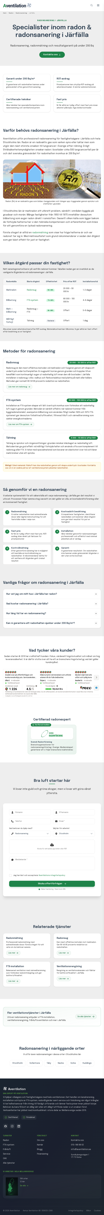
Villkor (88, 1211)
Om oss (40, 1140)
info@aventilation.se (81, 1149)
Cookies (97, 1211)
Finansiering (42, 1154)
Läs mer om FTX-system (18, 424)
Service (6, 1154)
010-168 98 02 (77, 1145)
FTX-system (32, 300)
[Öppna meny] (98, 5)
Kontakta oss (50, 55)
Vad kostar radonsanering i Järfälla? (27, 604)
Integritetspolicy (75, 1211)
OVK (5, 1158)
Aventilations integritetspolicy (52, 875)
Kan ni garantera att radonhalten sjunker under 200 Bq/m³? (40, 623)
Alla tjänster (9, 1163)
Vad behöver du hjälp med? (20, 828)
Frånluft (7, 1149)
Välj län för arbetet (61, 828)
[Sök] (91, 5)
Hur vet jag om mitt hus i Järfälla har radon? (31, 594)
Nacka (61, 1063)
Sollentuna (35, 1063)
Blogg (39, 1149)
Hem (4, 13)
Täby (49, 1063)
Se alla (23, 1186)
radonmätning (40, 232)
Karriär (40, 1145)
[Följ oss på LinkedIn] (18, 1126)
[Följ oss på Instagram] (12, 1126)
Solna (73, 1063)
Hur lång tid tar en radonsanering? (26, 613)
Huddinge (87, 1063)
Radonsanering (21, 13)
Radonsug (31, 290)
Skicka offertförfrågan (50, 884)
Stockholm (17, 1063)
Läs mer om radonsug (17, 387)
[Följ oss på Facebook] (5, 1126)
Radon (11, 13)
